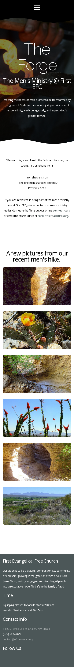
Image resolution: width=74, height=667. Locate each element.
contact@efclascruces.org (18, 639)
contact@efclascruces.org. (54, 216)
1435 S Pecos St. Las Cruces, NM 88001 (26, 629)
